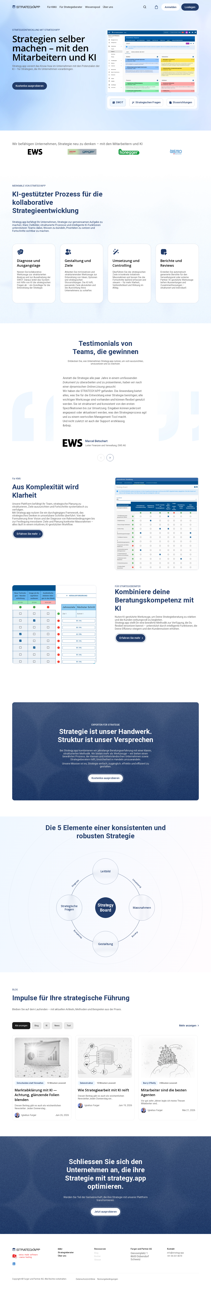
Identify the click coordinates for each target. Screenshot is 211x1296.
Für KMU (52, 6)
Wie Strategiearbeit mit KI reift (103, 1090)
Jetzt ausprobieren (105, 1211)
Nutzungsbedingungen (107, 1279)
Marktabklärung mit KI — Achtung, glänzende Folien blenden (37, 1095)
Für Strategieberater (71, 6)
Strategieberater (66, 1252)
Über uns (108, 6)
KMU (60, 1249)
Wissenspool (92, 6)
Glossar (97, 1260)
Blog (96, 1253)
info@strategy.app (175, 1253)
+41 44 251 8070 (174, 1256)
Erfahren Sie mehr (27, 533)
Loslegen (190, 7)
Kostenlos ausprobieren (29, 85)
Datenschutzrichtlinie (85, 1279)
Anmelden (170, 7)
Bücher (97, 1256)
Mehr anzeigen (188, 1025)
